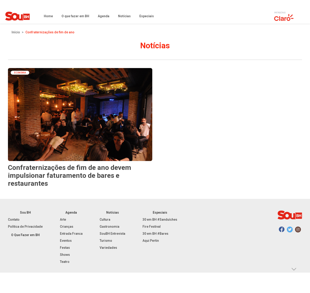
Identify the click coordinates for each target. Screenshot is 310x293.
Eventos (66, 240)
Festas (65, 247)
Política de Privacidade (25, 226)
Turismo (106, 240)
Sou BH (25, 212)
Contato (14, 219)
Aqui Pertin (151, 240)
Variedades (108, 247)
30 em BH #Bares (155, 233)
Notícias (112, 212)
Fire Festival (152, 226)
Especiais (160, 212)
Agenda (71, 212)
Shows (65, 254)
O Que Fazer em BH (25, 235)
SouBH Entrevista (112, 233)
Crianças (66, 226)
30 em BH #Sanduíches (160, 219)
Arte (63, 219)
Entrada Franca (71, 233)
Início (16, 32)
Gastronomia (109, 226)
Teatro (64, 262)
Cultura (105, 219)
